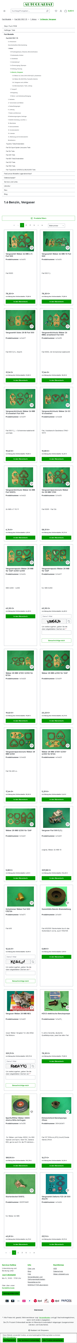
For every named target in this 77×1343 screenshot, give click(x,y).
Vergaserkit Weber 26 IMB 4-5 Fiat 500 (19, 255)
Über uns (31, 1269)
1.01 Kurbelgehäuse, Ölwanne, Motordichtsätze (24, 52)
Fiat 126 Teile (10, 151)
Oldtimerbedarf (9, 178)
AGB (55, 1269)
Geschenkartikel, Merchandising (17, 45)
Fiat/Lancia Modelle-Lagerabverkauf (18, 174)
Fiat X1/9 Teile (10, 162)
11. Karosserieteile (13, 126)
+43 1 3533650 (9, 1275)
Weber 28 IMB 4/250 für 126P (55, 673)
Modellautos (11, 140)
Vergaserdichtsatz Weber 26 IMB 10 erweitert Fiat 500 (20, 412)
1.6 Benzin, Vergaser (16, 72)
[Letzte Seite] (42, 225)
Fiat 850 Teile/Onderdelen (15, 158)
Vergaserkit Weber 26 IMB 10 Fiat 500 (56, 255)
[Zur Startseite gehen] (38, 4)
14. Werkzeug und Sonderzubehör (18, 137)
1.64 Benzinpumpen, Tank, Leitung (22, 86)
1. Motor (10, 48)
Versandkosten (44, 1318)
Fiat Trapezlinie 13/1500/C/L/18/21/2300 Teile (20, 170)
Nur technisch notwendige (28, 1340)
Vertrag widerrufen (11, 1293)
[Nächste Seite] (38, 225)
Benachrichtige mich (56, 641)
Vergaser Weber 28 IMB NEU (18, 1013)
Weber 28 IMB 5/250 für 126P (18, 830)
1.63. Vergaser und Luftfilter (20, 82)
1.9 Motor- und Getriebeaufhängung (20, 96)
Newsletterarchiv (34, 1282)
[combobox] (28, 11)
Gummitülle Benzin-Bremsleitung (56, 909)
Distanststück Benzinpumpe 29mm (54, 1119)
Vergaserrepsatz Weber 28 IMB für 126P (55, 570)
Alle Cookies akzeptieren (53, 1340)
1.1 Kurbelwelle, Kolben (16, 55)
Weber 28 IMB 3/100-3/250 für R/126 (19, 674)
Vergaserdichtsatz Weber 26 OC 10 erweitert (56, 412)
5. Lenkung (11, 109)
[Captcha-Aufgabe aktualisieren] (68, 621)
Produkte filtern (39, 218)
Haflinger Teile (9, 30)
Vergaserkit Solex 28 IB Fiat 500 (20, 333)
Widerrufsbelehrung (61, 1274)
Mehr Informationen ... (10, 1337)
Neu (5, 190)
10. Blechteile (12, 123)
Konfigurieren (9, 1340)
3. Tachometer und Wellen (15, 103)
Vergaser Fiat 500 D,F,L (52, 830)
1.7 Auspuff (13, 89)
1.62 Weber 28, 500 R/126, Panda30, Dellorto (25, 79)
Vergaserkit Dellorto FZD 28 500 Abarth (56, 1198)
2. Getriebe (11, 99)
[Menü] (4, 11)
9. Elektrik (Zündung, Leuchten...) (17, 120)
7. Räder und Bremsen (14, 113)
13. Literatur (11, 133)
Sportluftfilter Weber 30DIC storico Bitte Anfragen (18, 1119)
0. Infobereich (12, 41)
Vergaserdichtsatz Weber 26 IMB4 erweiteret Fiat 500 (54, 334)
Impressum (38, 1310)
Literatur (7, 186)
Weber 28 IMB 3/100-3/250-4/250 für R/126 (54, 753)
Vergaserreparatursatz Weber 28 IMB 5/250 (20, 753)
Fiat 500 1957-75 (12, 38)
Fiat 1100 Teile (10, 166)
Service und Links (11, 182)
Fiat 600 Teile (10, 155)
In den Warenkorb (21, 302)
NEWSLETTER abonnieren (38, 1285)
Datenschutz (58, 1271)
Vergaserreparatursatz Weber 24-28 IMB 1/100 (55, 491)
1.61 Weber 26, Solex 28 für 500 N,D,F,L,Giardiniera (26, 75)
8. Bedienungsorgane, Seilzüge (17, 116)
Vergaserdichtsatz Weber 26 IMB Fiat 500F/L (20, 491)
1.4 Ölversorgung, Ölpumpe (18, 65)
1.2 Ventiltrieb (14, 58)
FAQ (29, 1274)
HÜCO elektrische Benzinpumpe (56, 1013)
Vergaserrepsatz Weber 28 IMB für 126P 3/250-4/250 (19, 570)
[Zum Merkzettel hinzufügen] (32, 248)
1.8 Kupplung (14, 92)
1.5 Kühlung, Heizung (16, 69)
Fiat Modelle (9, 34)
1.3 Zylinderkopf (15, 62)
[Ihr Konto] (60, 11)
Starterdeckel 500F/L (15, 1197)
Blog (5, 194)
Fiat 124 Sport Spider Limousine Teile (18, 147)
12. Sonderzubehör (13, 130)
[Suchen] (47, 11)
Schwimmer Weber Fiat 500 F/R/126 (18, 910)
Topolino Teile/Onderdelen (15, 144)
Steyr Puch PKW (10, 26)
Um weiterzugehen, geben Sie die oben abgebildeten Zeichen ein (54, 628)
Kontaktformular (8, 1288)
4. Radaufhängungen (14, 106)
